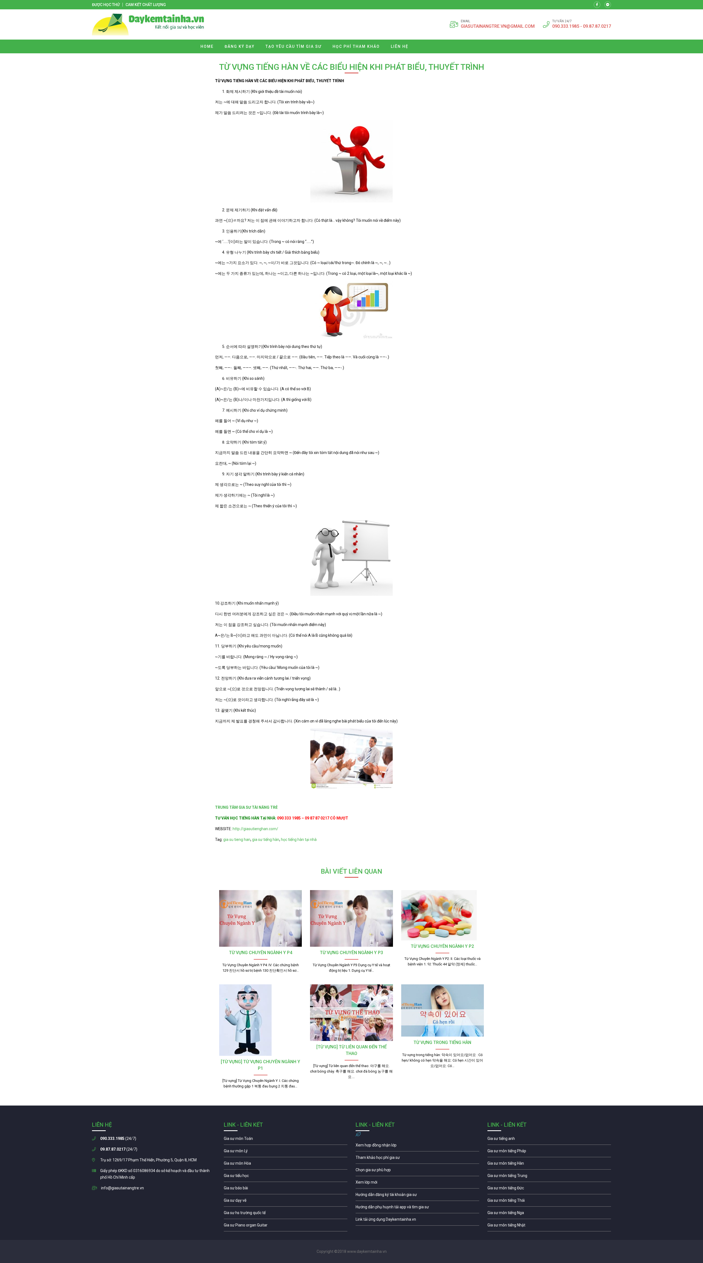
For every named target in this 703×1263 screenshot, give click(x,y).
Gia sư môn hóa (285, 1164)
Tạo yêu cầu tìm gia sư (294, 46)
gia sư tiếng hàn (265, 839)
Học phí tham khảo (356, 46)
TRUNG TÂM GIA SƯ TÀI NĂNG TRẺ (247, 807)
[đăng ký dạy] (148, 24)
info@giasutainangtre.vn (122, 1188)
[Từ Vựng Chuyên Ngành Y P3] (351, 918)
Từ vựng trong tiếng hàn (442, 1042)
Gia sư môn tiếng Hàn (549, 1164)
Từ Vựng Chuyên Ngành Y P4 (260, 952)
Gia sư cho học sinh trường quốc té (285, 1214)
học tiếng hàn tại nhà (299, 839)
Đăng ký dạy (240, 46)
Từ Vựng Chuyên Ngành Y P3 (351, 952)
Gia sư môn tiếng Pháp (549, 1152)
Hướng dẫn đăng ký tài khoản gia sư (417, 1196)
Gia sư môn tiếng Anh (549, 1140)
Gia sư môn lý (285, 1152)
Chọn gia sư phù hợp (417, 1171)
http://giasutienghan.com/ (255, 829)
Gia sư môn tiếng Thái (549, 1201)
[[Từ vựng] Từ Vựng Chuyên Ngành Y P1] (260, 1020)
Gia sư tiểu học (285, 1177)
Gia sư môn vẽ (285, 1201)
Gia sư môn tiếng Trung (549, 1177)
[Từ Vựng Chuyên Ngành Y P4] (260, 918)
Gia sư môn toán (285, 1140)
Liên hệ (399, 46)
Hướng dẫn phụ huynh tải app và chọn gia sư (417, 1208)
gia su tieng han (236, 839)
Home (207, 46)
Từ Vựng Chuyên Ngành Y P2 (442, 946)
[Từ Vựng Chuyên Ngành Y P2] (442, 915)
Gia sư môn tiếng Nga (417, 1220)
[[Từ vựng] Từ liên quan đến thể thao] (351, 1012)
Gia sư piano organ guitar (285, 1226)
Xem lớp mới (417, 1183)
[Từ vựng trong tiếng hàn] (442, 1010)
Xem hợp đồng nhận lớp (417, 1146)
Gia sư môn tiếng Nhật (549, 1226)
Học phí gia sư (417, 1159)
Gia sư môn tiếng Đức (549, 1189)
